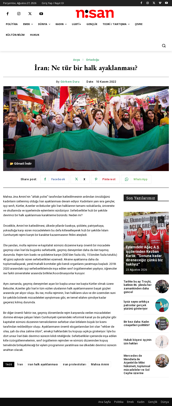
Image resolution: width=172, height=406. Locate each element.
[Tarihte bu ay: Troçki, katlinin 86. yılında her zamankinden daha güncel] (162, 286)
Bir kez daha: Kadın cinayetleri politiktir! (137, 323)
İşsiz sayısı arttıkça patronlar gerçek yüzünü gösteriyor (136, 305)
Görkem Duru (70, 81)
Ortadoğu (92, 59)
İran (20, 364)
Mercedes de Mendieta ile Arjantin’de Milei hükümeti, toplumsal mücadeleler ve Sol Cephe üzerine (137, 364)
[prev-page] (153, 219)
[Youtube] (166, 3)
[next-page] (161, 219)
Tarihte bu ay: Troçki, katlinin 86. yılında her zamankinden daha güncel (138, 287)
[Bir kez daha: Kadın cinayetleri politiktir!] (162, 323)
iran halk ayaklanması (43, 364)
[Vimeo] (160, 3)
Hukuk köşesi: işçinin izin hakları (137, 341)
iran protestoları (74, 364)
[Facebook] (141, 3)
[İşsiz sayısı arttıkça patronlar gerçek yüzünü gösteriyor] (162, 305)
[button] (163, 45)
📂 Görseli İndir (21, 163)
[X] (154, 3)
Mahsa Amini (100, 364)
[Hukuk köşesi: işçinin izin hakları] (162, 342)
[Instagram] (147, 3)
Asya (76, 59)
